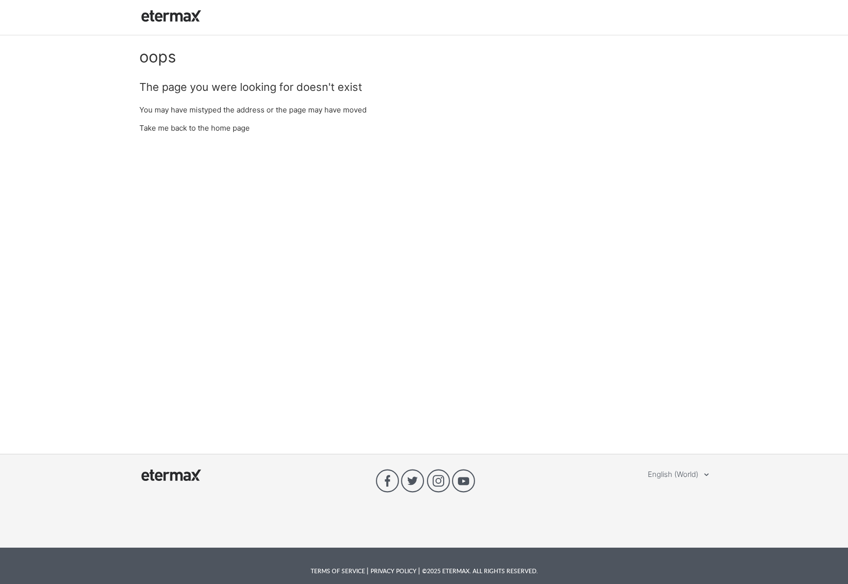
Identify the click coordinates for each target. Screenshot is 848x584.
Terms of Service (339, 571)
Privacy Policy (394, 571)
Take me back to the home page (194, 128)
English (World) (674, 474)
